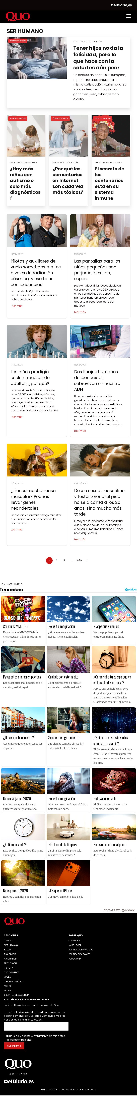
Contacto (74, 941)
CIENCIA (8, 941)
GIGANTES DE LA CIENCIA (16, 995)
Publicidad (74, 959)
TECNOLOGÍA (10, 963)
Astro (7, 986)
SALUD (7, 950)
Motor (7, 990)
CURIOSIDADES (11, 972)
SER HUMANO (11, 945)
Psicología (10, 954)
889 (79, 560)
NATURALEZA (10, 959)
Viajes (7, 977)
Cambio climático (13, 981)
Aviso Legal (74, 945)
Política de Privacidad (80, 950)
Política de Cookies (79, 954)
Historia (8, 968)
